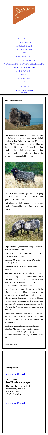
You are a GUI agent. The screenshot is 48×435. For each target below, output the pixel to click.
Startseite (24, 39)
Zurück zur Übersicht (16, 374)
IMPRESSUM (24, 88)
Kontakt (23, 82)
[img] (24, 15)
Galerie (23, 75)
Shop (24, 53)
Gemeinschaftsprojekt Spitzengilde (24, 64)
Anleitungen (23, 71)
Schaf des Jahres (23, 67)
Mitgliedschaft (23, 46)
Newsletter (24, 78)
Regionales (23, 49)
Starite (24, 86)
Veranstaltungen (23, 60)
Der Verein (23, 42)
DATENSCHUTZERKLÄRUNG (24, 90)
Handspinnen (23, 57)
